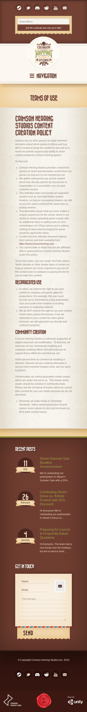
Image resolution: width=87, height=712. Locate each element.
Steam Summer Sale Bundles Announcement (55, 462)
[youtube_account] (55, 8)
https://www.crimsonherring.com (36, 243)
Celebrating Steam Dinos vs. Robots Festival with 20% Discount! (53, 498)
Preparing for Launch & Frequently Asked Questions (55, 533)
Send (28, 633)
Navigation (46, 76)
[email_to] (65, 8)
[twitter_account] (28, 8)
